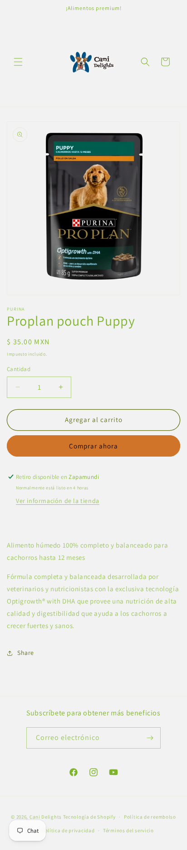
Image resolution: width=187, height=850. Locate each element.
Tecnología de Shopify (89, 817)
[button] (18, 62)
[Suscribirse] (150, 738)
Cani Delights (46, 817)
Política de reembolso (150, 817)
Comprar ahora (93, 446)
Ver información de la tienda (57, 501)
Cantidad (18, 369)
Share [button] (25, 653)
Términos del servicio (128, 830)
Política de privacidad (68, 830)
